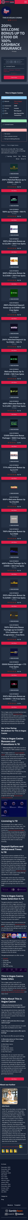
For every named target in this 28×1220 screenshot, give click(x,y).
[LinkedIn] (3, 1151)
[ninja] (14, 359)
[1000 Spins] (14, 423)
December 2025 (5, 1167)
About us (10, 1205)
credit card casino (21, 870)
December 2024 (5, 1184)
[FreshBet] (14, 615)
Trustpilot (17, 1205)
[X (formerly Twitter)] (11, 1151)
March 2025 (4, 1178)
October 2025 (5, 1171)
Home (3, 145)
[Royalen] (14, 167)
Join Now (14, 190)
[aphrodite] (14, 519)
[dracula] (14, 455)
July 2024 (3, 1192)
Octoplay (5, 958)
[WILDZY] (14, 327)
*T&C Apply (14, 51)
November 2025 (5, 1169)
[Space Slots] (14, 684)
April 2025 (4, 1176)
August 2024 (4, 1190)
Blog (2, 1199)
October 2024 (5, 1188)
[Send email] (21, 1146)
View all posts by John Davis (10, 1146)
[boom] (14, 261)
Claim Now (14, 77)
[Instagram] (7, 1151)
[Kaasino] (14, 583)
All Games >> (14, 73)
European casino (18, 714)
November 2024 (5, 1186)
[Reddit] (15, 1151)
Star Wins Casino (9, 992)
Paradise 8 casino (19, 992)
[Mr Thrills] (14, 551)
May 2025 (4, 1175)
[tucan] (14, 487)
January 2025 (4, 1182)
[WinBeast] (14, 199)
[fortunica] (14, 293)
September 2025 (6, 1173)
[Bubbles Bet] (14, 652)
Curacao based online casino (16, 830)
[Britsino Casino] (14, 229)
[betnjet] (14, 391)
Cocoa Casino (16, 990)
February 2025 (5, 1180)
